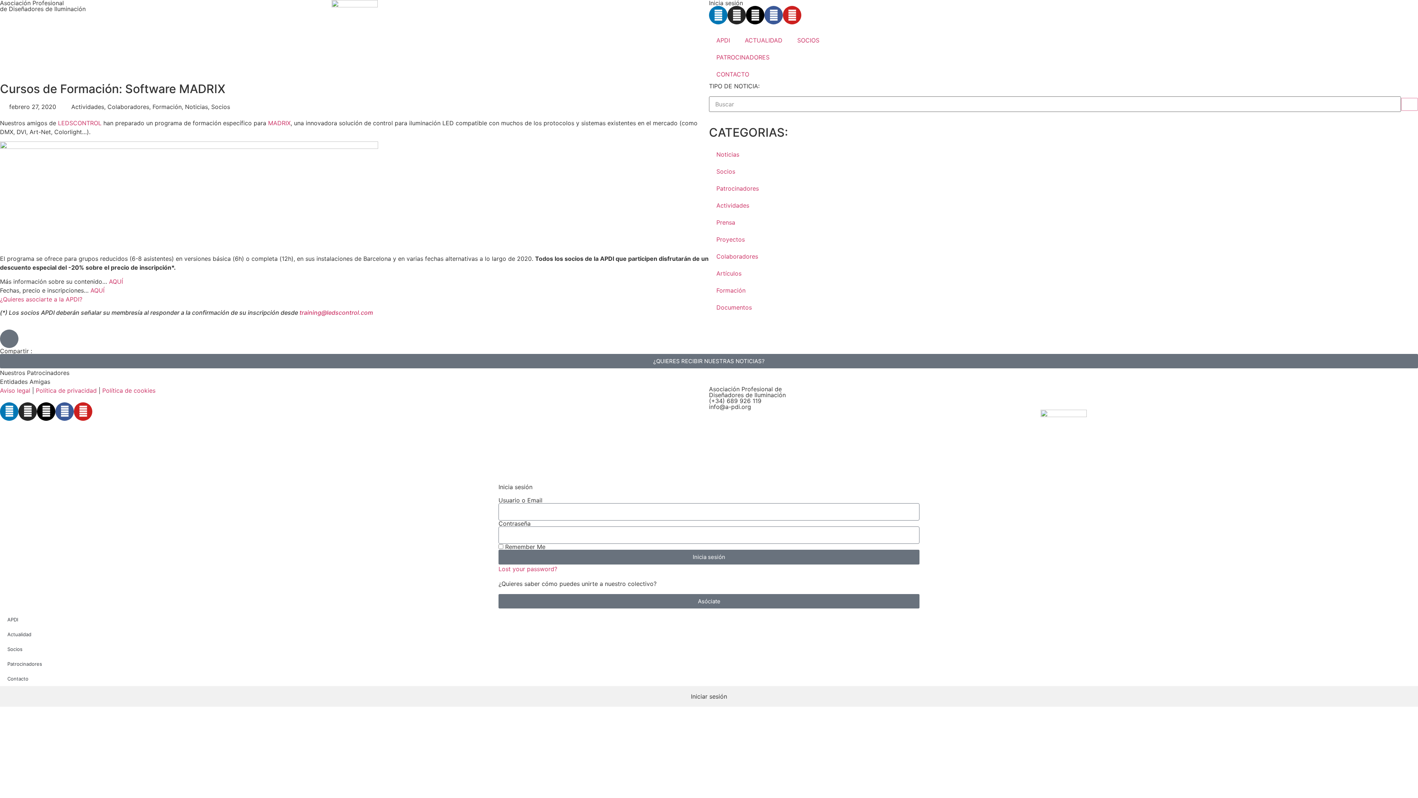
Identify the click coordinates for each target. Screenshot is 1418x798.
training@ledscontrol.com (336, 312)
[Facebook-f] (773, 15)
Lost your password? (528, 569)
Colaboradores (737, 256)
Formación (731, 290)
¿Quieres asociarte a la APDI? (41, 299)
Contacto (17, 679)
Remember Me (524, 547)
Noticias (727, 154)
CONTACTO (732, 74)
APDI (723, 40)
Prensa (725, 222)
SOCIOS (808, 40)
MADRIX (279, 123)
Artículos (728, 273)
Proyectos (730, 239)
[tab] (709, 696)
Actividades (732, 205)
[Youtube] (792, 15)
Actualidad (19, 634)
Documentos (734, 307)
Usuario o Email (520, 500)
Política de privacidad (66, 390)
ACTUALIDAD (763, 40)
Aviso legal (15, 390)
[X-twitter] (755, 15)
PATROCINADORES (743, 57)
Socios (725, 171)
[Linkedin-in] (718, 15)
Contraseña (515, 523)
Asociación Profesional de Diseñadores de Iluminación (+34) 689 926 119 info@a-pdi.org (747, 397)
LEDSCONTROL (80, 123)
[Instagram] (736, 15)
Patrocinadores (737, 188)
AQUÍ (116, 281)
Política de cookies (128, 390)
